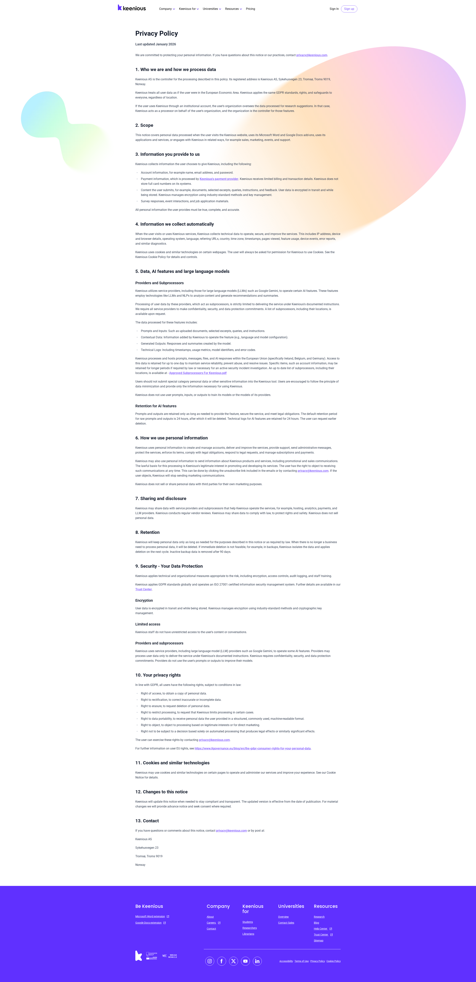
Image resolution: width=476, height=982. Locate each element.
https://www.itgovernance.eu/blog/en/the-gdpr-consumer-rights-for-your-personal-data (253, 748)
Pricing (250, 9)
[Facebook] (221, 961)
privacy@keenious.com (311, 55)
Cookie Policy (334, 961)
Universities (210, 9)
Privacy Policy (317, 961)
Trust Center (143, 589)
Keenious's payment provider (219, 179)
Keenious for (187, 9)
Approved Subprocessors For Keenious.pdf (198, 373)
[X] (233, 961)
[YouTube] (245, 961)
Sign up (349, 9)
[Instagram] (209, 961)
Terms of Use (302, 961)
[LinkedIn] (257, 961)
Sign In (334, 9)
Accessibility (286, 961)
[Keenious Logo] (132, 7)
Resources (232, 9)
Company (165, 9)
